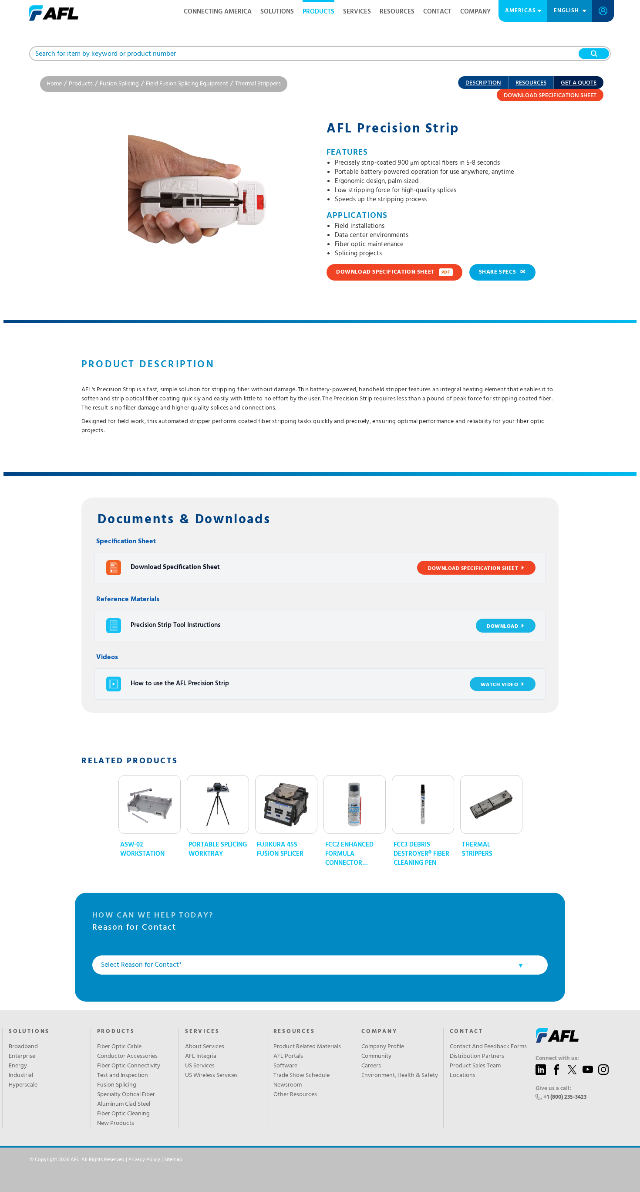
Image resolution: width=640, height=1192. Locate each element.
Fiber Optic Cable (119, 1047)
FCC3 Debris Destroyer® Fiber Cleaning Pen (421, 854)
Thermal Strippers (258, 84)
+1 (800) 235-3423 (564, 1097)
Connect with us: (557, 1058)
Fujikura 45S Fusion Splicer (280, 849)
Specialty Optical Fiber (126, 1095)
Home (54, 84)
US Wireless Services (211, 1075)
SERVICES (202, 1032)
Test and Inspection (122, 1075)
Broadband (23, 1047)
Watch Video (500, 685)
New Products (115, 1123)
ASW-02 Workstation (142, 849)
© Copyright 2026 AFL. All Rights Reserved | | (106, 1159)
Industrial (21, 1075)
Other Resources (295, 1095)
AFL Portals (288, 1056)
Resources (397, 12)
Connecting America (218, 12)
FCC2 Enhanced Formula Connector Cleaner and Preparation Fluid (349, 854)
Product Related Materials (307, 1047)
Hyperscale (23, 1085)
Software (285, 1066)
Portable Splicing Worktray (218, 849)
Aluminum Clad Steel (123, 1104)
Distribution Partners (477, 1056)
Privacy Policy (144, 1159)
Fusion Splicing (119, 84)
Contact (437, 12)
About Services (204, 1047)
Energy (18, 1066)
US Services (200, 1066)
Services (357, 12)
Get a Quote (578, 83)
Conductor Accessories (127, 1056)
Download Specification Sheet (550, 96)
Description (483, 83)
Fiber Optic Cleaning (123, 1114)
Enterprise (22, 1056)
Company (475, 12)
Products (318, 12)
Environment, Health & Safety (399, 1075)
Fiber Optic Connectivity (128, 1066)
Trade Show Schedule (301, 1075)
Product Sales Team (475, 1066)
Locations (462, 1075)
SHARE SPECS (502, 272)
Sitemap (173, 1159)
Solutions (277, 12)
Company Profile (382, 1047)
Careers (371, 1066)
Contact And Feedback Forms (488, 1047)
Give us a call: (553, 1088)
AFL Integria (200, 1056)
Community (376, 1056)
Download (502, 626)
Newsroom (287, 1085)
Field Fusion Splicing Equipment (187, 84)
